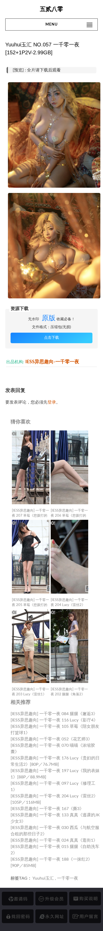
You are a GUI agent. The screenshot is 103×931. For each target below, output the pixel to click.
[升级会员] (51, 898)
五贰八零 (51, 9)
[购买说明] (85, 898)
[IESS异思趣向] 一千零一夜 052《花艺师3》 (51, 739)
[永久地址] (51, 916)
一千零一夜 (67, 878)
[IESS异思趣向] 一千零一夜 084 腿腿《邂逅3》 (54, 714)
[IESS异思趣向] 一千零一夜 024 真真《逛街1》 (54, 840)
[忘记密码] (18, 916)
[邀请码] (18, 898)
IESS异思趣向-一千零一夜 (52, 362)
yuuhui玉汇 (43, 878)
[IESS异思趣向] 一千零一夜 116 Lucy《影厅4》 (54, 720)
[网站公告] (85, 916)
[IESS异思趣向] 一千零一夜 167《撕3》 (47, 809)
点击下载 (51, 338)
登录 (52, 402)
